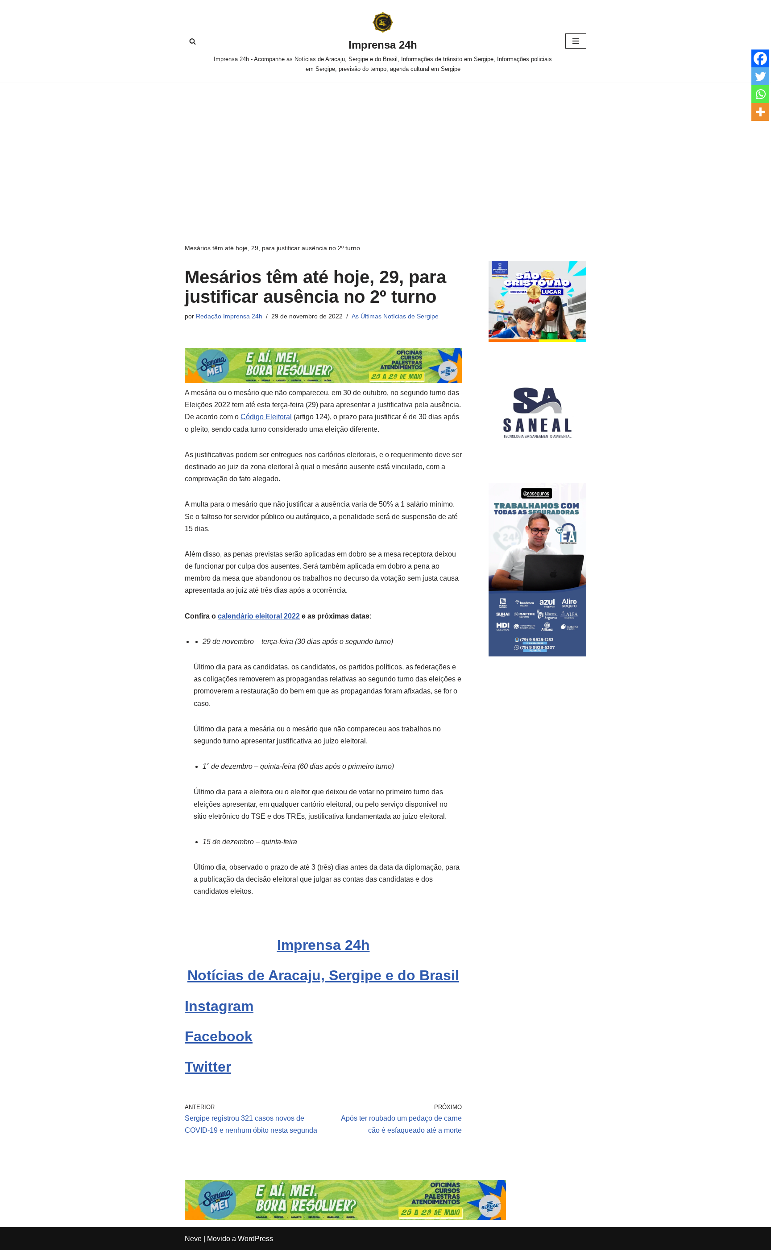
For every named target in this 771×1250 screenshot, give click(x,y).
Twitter (208, 1067)
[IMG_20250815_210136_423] (537, 654)
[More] (760, 112)
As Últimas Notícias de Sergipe (395, 316)
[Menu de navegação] (575, 41)
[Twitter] (760, 76)
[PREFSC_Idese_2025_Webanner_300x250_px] (537, 339)
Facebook (219, 1036)
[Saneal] (537, 459)
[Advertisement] (385, 149)
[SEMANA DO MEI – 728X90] (323, 380)
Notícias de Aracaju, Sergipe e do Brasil (323, 975)
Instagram (219, 1006)
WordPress (255, 1238)
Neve (193, 1238)
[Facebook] (760, 58)
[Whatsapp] (760, 94)
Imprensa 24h (323, 945)
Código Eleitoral (266, 417)
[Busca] (192, 41)
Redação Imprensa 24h (229, 316)
